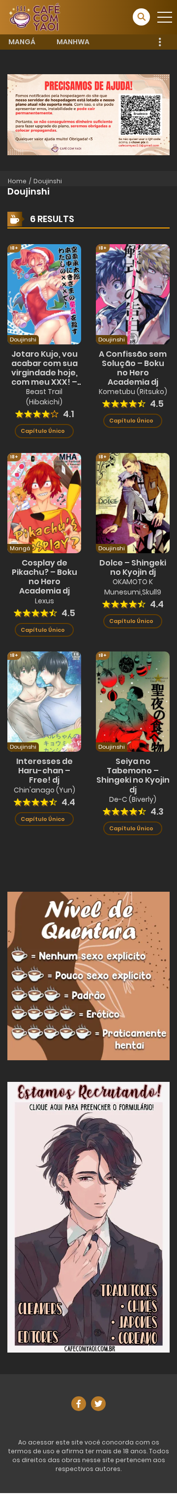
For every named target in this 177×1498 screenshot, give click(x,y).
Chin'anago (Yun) (44, 790)
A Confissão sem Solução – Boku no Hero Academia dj (133, 368)
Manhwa (73, 42)
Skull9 (151, 592)
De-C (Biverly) (132, 799)
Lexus (44, 601)
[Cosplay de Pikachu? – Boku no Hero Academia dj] (44, 503)
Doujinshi (47, 181)
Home (17, 181)
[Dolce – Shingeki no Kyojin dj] (133, 503)
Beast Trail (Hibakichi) (44, 397)
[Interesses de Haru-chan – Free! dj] (44, 701)
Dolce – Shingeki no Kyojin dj (132, 567)
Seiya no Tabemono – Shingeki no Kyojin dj (133, 775)
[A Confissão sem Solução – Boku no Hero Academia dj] (133, 293)
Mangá (21, 42)
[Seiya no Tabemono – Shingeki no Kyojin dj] (133, 701)
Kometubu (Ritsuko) (133, 391)
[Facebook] (78, 1403)
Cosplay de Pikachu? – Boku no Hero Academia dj (44, 577)
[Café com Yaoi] (34, 17)
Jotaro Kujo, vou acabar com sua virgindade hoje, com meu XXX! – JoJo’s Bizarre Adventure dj (44, 377)
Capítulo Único (43, 431)
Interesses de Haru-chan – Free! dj (44, 771)
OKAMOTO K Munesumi (128, 587)
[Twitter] (98, 1403)
